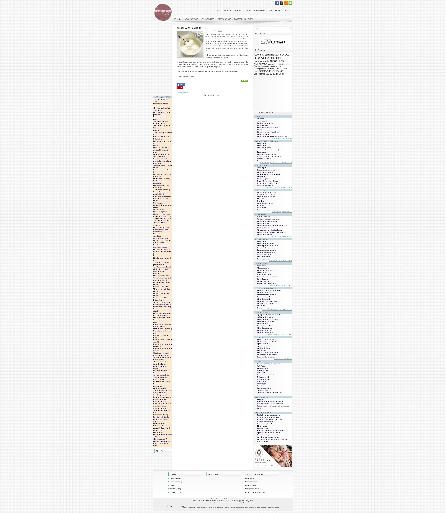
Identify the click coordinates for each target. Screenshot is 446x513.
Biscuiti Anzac (262, 426)
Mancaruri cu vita (275, 64)
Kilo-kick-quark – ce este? (162, 329)
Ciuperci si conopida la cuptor (267, 301)
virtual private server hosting (257, 507)
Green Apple (261, 373)
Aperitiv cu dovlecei (264, 344)
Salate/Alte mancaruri (271, 71)
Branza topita (261, 350)
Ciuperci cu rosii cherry (265, 297)
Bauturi (268, 55)
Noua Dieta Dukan (275, 10)
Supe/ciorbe (259, 74)
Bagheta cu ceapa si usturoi (266, 192)
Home (218, 10)
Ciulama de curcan (263, 259)
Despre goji (157, 432)
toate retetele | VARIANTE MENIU (280, 261)
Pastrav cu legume (263, 281)
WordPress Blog (175, 489)
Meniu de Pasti (265, 66)
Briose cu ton (261, 266)
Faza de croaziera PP (191, 19)
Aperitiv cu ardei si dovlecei (266, 339)
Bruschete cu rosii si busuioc (267, 321)
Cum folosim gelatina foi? (162, 212)
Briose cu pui (261, 152)
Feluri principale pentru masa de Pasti (270, 401)
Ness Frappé (261, 384)
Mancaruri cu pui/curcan (269, 62)
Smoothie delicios (263, 390)
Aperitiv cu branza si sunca (266, 341)
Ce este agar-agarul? (160, 395)
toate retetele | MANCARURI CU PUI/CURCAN (276, 163)
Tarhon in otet (158, 110)
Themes (172, 485)
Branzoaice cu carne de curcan (267, 352)
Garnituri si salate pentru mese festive (270, 404)
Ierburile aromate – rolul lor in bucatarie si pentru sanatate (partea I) (162, 406)
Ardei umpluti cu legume (265, 243)
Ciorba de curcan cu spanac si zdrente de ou (272, 225)
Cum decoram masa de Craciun (268, 437)
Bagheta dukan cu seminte (266, 194)
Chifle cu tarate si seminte (266, 197)
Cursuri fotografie (175, 478)
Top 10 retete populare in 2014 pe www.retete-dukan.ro (161, 128)
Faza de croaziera (159, 423)
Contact (287, 10)
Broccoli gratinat (262, 248)
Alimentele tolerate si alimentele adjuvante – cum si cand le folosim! (162, 390)
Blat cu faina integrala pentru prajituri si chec (272, 136)
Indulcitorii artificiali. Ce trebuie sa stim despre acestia (161, 419)
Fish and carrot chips (264, 274)
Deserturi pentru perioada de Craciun (269, 435)
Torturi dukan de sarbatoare (162, 132)
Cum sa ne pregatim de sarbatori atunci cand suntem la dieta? (161, 377)
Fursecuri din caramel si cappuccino (269, 419)
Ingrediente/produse (260, 61)
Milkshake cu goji (263, 377)
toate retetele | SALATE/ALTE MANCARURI (277, 310)
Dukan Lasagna (262, 179)
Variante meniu (274, 73)
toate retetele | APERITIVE (283, 359)
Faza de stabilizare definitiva (243, 19)
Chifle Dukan (261, 199)
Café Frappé (261, 366)
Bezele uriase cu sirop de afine (267, 127)
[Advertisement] (162, 59)
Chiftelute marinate (263, 257)
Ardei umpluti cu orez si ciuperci (268, 246)
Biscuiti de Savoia (263, 134)
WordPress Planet (176, 492)
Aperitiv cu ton (262, 346)
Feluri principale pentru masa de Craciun (270, 430)
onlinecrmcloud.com (273, 507)
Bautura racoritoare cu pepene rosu (269, 364)
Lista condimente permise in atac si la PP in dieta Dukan (162, 198)
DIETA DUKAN (238, 10)
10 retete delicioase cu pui (162, 218)
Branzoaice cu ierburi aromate (267, 355)
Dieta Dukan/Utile (259, 10)
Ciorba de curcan (263, 223)
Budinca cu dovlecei (264, 292)
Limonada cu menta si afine (266, 375)
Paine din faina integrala (265, 203)
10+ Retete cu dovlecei (161, 190)
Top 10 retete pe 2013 (160, 220)
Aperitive (259, 54)
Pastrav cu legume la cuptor (266, 283)
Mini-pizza (260, 201)
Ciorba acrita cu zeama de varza (268, 219)
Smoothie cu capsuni (264, 386)
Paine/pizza (259, 69)
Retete (248, 10)
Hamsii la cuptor (262, 279)
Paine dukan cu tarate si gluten (267, 210)
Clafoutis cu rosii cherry (265, 303)
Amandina (260, 119)
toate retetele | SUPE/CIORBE (281, 236)
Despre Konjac (158, 256)
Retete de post (158, 203)
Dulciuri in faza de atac (161, 179)
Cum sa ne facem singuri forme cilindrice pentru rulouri (161, 320)
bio (198, 64)
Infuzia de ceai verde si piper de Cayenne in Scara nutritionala (162, 161)
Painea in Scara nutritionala (162, 170)
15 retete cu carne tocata (162, 214)
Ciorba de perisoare (263, 228)
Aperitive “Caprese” (263, 348)
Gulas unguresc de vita (265, 185)
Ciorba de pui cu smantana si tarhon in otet (271, 232)
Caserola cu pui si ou (264, 159)
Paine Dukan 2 (262, 208)
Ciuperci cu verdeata (264, 330)
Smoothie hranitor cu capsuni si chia (269, 392)
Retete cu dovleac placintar (162, 141)
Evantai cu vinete (263, 308)
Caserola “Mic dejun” (264, 254)
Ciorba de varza (262, 324)
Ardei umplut (261, 143)
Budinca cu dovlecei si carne (267, 170)
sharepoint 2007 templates (215, 507)
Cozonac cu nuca (263, 428)
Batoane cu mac (262, 125)
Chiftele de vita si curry (265, 172)
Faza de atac (177, 19)
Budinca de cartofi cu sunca (266, 250)
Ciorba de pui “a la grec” (265, 234)
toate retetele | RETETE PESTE (281, 285)
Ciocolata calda (262, 368)
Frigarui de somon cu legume (267, 277)
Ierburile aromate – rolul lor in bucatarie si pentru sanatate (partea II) (162, 399)
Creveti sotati (261, 272)
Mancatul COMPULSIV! (161, 287)
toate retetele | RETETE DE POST (280, 334)
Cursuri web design (176, 482)
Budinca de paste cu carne (266, 252)
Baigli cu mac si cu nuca (265, 123)
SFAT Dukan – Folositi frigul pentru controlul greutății (160, 271)
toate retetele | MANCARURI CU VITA (279, 187)
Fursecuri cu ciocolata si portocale (268, 417)
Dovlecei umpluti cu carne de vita (268, 174)
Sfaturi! (156, 311)
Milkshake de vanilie (264, 379)
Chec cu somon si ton (264, 268)
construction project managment (239, 507)
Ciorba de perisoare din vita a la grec (269, 230)
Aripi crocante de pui (264, 148)
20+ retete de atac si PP (161, 216)
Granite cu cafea (262, 370)
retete (220, 31)
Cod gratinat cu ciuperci (265, 270)
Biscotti (259, 130)
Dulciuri (275, 58)
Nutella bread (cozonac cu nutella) (268, 415)
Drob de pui (261, 306)
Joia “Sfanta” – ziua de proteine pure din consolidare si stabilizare (161, 265)
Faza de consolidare (160, 415)
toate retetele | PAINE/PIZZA (282, 212)
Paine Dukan (261, 205)
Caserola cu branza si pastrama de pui (270, 156)
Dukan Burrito (261, 176)
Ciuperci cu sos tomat (264, 328)
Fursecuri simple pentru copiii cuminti (269, 424)
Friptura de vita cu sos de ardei (267, 181)
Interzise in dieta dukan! (161, 238)
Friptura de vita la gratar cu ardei (268, 183)
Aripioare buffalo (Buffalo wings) (268, 150)
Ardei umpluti (261, 145)
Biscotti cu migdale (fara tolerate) (268, 132)
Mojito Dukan (261, 381)
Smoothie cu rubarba (264, 388)
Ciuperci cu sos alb (263, 299)
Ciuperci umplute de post (265, 332)
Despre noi (227, 10)
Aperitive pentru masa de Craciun (268, 433)
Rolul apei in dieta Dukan (162, 382)
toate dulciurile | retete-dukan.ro (281, 138)
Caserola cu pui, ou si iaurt (266, 161)
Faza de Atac (158, 430)
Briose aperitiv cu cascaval (266, 357)
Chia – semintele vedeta (161, 108)
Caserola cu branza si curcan (267, 154)
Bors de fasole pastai (264, 217)
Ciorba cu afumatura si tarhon (267, 221)
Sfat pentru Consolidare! (161, 276)
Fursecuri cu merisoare (265, 422)
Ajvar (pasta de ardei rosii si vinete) (269, 290)
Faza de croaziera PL (208, 19)
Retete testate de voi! (160, 227)
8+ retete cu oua (159, 209)
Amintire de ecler (263, 121)
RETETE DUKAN (178, 506)
